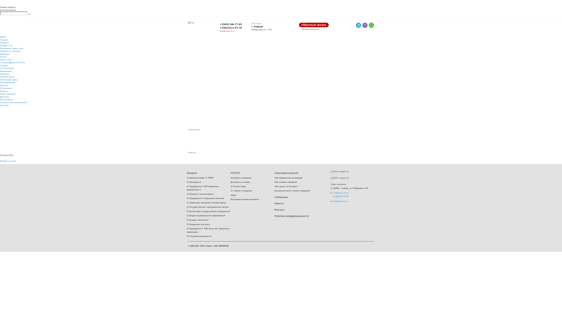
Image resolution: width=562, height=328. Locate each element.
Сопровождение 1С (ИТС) (12, 62)
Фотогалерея (6, 99)
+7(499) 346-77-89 (231, 24)
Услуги (3, 57)
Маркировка (6, 71)
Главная (4, 40)
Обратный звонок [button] (313, 24)
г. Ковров (257, 26)
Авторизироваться (310, 29)
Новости (4, 85)
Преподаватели (7, 82)
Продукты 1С (6, 45)
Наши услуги (6, 60)
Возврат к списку (8, 161)
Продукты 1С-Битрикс (10, 51)
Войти (3, 37)
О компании (6, 88)
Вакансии (4, 97)
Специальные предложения (13, 102)
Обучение (5, 74)
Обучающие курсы (9, 79)
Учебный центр (7, 77)
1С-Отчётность (7, 68)
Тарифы (4, 65)
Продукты (4, 42)
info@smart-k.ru (227, 31)
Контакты (4, 105)
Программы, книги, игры (11, 48)
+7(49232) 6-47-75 (231, 27)
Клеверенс (5, 54)
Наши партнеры (7, 94)
